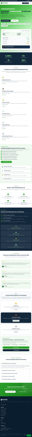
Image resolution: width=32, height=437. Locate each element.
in (3, 404)
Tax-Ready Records (3, 412)
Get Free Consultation (5, 20)
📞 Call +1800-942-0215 (22, 391)
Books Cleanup (3, 415)
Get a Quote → (16, 309)
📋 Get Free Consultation (10, 391)
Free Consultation (3, 423)
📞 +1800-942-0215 (3, 427)
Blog (1, 420)
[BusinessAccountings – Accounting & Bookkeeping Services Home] (4, 3)
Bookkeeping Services (4, 408)
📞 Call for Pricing (16, 350)
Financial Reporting (3, 414)
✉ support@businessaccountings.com (6, 428)
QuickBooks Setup (3, 410)
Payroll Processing (3, 411)
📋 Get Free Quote (16, 347)
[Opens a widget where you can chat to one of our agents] (29, 436)
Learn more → (4, 83)
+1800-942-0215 (29, 0)
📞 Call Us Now (14, 20)
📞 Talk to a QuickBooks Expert (6, 161)
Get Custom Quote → (16, 320)
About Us (2, 419)
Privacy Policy (25, 434)
